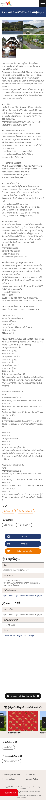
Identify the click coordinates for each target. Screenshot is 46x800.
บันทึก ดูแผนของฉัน (24, 551)
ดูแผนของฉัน (10, 793)
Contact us (30, 775)
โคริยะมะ (8, 511)
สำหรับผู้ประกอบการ (12, 775)
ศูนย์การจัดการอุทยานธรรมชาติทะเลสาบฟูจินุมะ (22, 596)
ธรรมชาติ (24, 525)
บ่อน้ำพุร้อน (8, 525)
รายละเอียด (13, 712)
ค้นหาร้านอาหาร (10, 761)
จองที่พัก (7, 747)
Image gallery (9, 779)
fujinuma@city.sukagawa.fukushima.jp (18, 636)
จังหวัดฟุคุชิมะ (24, 511)
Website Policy (32, 779)
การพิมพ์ (24, 544)
